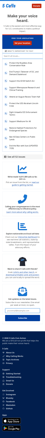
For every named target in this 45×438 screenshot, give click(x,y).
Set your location (22, 43)
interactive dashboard (27, 237)
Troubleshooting (13, 377)
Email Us (10, 380)
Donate (36, 6)
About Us (10, 352)
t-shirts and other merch (23, 272)
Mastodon (10, 405)
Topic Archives (12, 359)
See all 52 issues (15, 156)
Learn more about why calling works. (22, 212)
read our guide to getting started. (25, 183)
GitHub (9, 408)
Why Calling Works (14, 356)
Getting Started (13, 373)
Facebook (10, 401)
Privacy (9, 363)
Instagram (11, 394)
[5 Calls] (9, 6)
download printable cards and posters (22, 275)
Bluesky (9, 398)
